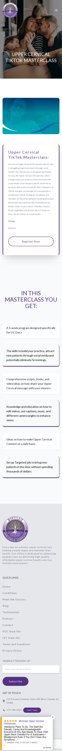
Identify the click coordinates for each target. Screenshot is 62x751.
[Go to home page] (15, 529)
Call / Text (32, 710)
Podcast (8, 618)
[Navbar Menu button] (56, 10)
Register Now (31, 241)
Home (6, 586)
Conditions (10, 592)
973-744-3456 (14, 710)
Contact (8, 624)
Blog (6, 605)
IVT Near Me (11, 637)
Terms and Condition (16, 644)
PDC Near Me (12, 631)
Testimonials (11, 612)
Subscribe (15, 681)
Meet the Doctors (14, 599)
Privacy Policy (12, 650)
